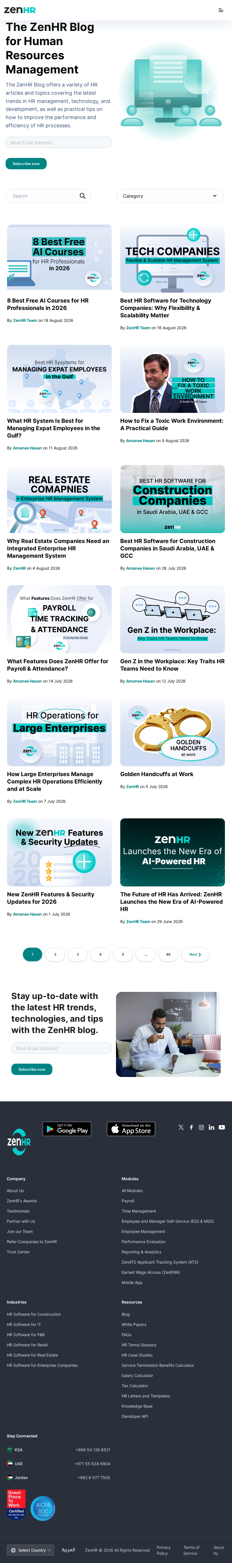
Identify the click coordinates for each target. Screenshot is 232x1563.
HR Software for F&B (26, 1334)
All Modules (132, 1190)
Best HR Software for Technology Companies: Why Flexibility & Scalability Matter (165, 308)
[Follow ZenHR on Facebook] (191, 1127)
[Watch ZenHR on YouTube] (221, 1127)
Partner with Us (21, 1221)
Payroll (128, 1200)
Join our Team (20, 1231)
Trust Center (18, 1251)
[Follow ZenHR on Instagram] (201, 1127)
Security (219, 1550)
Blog (126, 1314)
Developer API (135, 1416)
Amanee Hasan (27, 447)
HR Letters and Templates (146, 1395)
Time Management (139, 1211)
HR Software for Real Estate (32, 1355)
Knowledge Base (137, 1406)
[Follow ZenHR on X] (181, 1127)
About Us (15, 1190)
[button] (221, 10)
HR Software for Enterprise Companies (42, 1365)
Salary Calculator (137, 1375)
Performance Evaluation (144, 1241)
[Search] (82, 196)
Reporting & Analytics (141, 1251)
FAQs (126, 1334)
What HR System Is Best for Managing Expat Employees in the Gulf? (53, 428)
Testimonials (18, 1211)
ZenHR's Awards (22, 1200)
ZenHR (19, 568)
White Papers (134, 1324)
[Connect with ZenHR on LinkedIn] (211, 1127)
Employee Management (143, 1231)
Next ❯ (195, 954)
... (146, 954)
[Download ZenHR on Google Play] (72, 1129)
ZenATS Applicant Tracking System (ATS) (160, 1262)
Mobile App (132, 1282)
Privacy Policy (164, 1550)
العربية (68, 1550)
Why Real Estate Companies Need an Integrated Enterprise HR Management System (58, 548)
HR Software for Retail (27, 1344)
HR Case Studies (137, 1355)
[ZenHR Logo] (20, 10)
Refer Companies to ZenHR (32, 1241)
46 (168, 954)
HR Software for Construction (34, 1314)
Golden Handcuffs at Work (157, 774)
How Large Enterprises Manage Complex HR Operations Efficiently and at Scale (54, 781)
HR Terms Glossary (139, 1344)
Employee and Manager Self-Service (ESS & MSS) (168, 1221)
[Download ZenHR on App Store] (136, 1129)
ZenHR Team (25, 320)
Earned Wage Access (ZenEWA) (151, 1272)
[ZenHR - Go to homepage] (19, 1142)
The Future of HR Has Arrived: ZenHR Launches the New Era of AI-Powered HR (171, 902)
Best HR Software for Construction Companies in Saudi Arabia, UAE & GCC (167, 548)
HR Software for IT (24, 1324)
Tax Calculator (135, 1385)
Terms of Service (191, 1550)
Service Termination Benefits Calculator (158, 1365)
